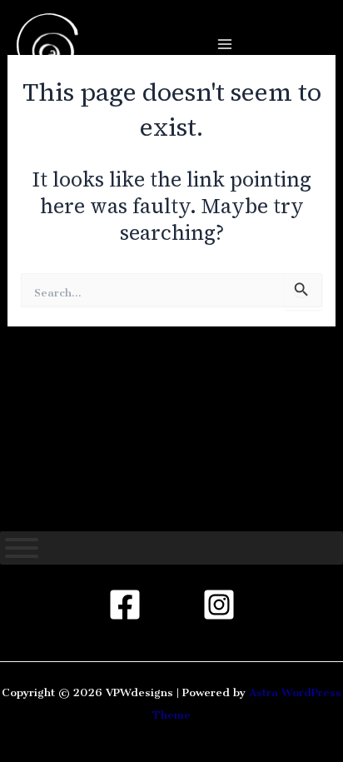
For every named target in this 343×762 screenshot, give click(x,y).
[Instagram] (219, 604)
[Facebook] (125, 604)
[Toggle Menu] (21, 548)
